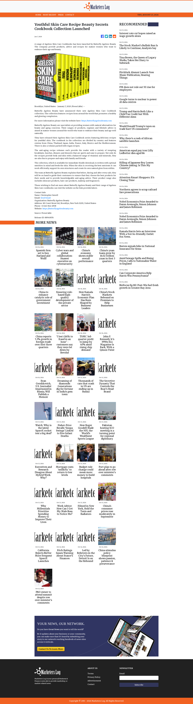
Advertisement (94, 681)
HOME (38, 15)
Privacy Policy (94, 677)
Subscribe (139, 685)
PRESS (60, 15)
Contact (91, 684)
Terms (91, 673)
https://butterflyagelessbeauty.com (57, 208)
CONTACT (69, 15)
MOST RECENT (49, 15)
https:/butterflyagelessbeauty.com (96, 121)
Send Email (46, 198)
